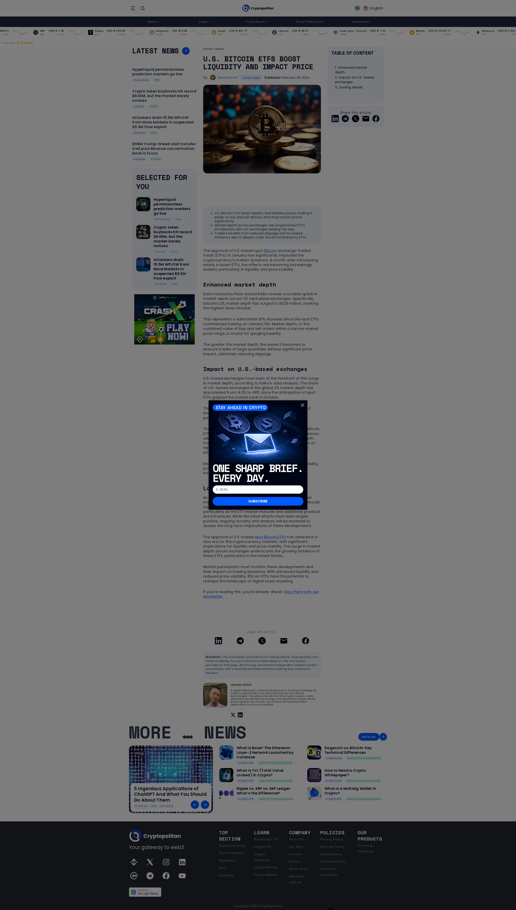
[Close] (302, 405)
